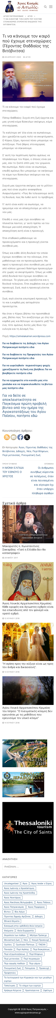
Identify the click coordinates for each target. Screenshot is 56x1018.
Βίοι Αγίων (20, 911)
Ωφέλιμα (47, 990)
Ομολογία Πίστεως (25, 944)
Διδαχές (20, 451)
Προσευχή (44, 968)
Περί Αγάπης (22, 949)
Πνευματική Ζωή (30, 455)
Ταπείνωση (9, 985)
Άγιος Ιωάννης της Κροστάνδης (19, 892)
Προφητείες (10, 972)
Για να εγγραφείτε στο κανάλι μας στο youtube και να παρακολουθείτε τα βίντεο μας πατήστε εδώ (27, 384)
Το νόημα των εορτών (30, 985)
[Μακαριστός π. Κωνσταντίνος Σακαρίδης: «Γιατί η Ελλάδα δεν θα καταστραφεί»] (28, 524)
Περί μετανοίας (11, 455)
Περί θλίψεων (40, 451)
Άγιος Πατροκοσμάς (14, 907)
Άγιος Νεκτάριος (12, 897)
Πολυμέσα (30, 968)
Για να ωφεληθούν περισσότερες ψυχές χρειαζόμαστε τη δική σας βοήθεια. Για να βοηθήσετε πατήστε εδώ (27, 369)
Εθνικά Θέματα (11, 921)
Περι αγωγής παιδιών (14, 963)
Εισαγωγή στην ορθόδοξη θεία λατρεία (23, 925)
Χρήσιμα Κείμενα (12, 990)
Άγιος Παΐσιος (44, 902)
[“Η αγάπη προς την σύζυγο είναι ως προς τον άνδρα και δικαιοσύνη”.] (28, 642)
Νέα (29, 451)
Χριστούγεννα (32, 990)
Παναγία (8, 949)
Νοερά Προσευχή (40, 940)
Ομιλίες (8, 944)
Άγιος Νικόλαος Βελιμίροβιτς (18, 902)
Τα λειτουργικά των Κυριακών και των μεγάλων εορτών (28, 979)
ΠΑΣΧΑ (42, 944)
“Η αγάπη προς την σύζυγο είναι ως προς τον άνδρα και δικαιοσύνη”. (27, 665)
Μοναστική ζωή (12, 940)
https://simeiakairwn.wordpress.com (29, 336)
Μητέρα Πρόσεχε (38, 935)
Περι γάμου (34, 963)
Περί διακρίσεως (41, 949)
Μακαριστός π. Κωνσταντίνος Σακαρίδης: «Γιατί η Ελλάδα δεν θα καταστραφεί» (24, 549)
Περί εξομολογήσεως (14, 954)
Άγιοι (28, 57)
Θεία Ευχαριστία (25, 930)
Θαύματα (8, 930)
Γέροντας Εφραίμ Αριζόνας (17, 916)
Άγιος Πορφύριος (36, 907)
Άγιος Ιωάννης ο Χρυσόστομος (19, 888)
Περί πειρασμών (32, 958)
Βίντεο (7, 911)
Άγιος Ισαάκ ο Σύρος (41, 883)
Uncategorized (11, 883)
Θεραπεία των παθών (15, 935)
